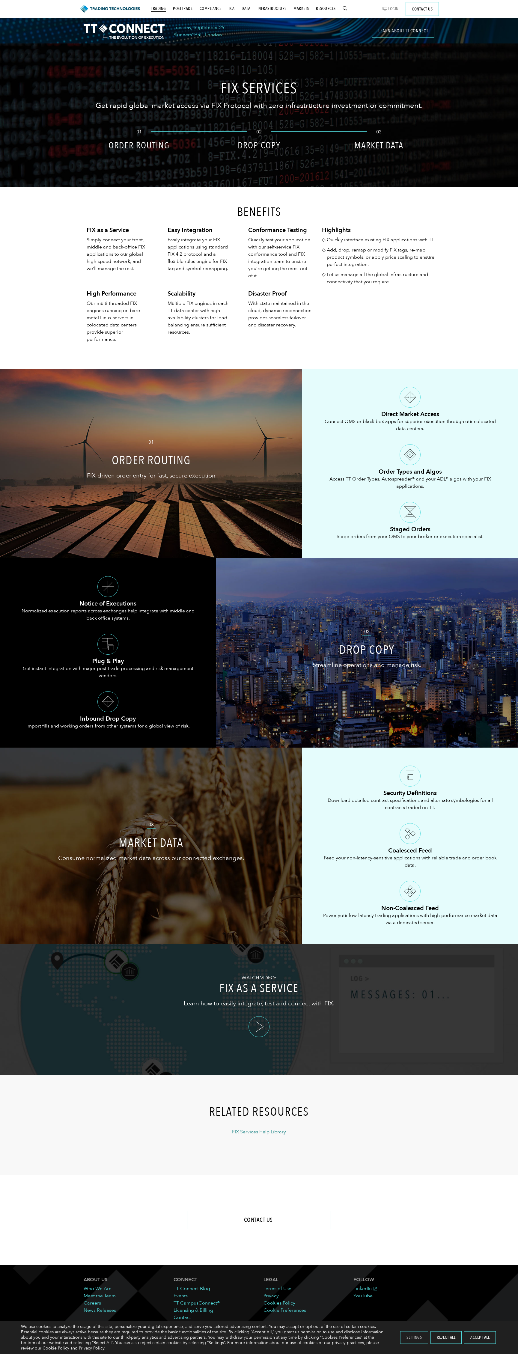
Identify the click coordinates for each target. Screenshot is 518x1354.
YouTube (363, 1296)
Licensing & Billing (193, 1310)
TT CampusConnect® (197, 1303)
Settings (414, 1337)
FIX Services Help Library (259, 1132)
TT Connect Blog (192, 1288)
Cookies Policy (279, 1303)
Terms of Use (277, 1288)
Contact (182, 1317)
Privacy (271, 1296)
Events (181, 1296)
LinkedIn (362, 1288)
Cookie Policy (56, 1348)
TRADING (158, 8)
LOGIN (393, 9)
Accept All (480, 1337)
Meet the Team (100, 1296)
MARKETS (301, 8)
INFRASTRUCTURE (272, 8)
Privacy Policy (91, 1348)
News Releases (100, 1310)
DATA (246, 8)
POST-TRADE (182, 8)
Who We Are (98, 1288)
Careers (92, 1303)
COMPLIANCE (211, 8)
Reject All (446, 1337)
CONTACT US (422, 9)
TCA (231, 8)
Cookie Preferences (284, 1310)
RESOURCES (326, 8)
